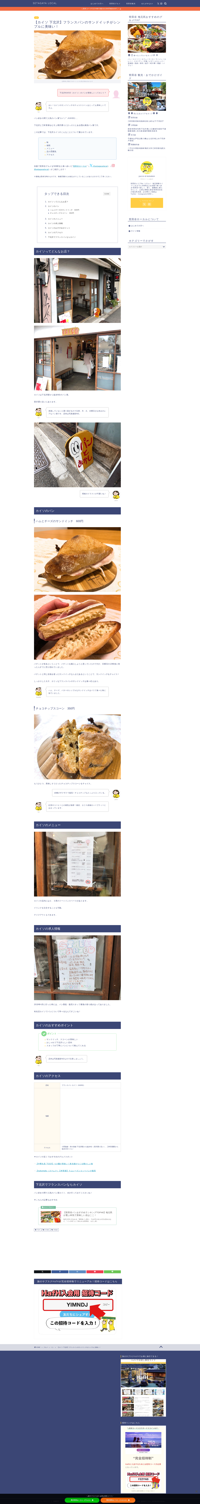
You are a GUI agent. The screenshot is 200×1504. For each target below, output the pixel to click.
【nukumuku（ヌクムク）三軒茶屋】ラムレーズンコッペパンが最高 (66, 1171)
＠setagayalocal (100, 166)
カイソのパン (53, 206)
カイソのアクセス (55, 232)
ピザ (151, 61)
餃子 (147, 63)
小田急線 (55, 1229)
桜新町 (142, 148)
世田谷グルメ (114, 4)
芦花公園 (138, 138)
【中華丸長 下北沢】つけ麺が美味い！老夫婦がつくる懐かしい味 (64, 1164)
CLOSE (107, 193)
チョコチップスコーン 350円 (62, 213)
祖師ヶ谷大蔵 (137, 131)
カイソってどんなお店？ (58, 202)
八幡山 (145, 138)
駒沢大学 (148, 148)
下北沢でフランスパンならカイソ (62, 237)
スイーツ (136, 59)
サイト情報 (135, 231)
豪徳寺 (155, 129)
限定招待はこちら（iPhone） (81, 1500)
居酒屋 (130, 63)
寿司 (141, 63)
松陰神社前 (143, 121)
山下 (154, 121)
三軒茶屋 (131, 121)
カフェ (144, 59)
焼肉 (136, 63)
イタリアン (138, 61)
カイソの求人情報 (55, 223)
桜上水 (157, 138)
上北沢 (151, 138)
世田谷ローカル (80, 166)
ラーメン (159, 59)
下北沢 (38, 1229)
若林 (137, 121)
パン (36, 17)
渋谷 (132, 150)
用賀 (137, 148)
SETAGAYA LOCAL (45, 3)
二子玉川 (131, 148)
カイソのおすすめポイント (59, 228)
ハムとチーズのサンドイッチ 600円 (64, 210)
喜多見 (154, 131)
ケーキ (151, 59)
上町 (150, 121)
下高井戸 (160, 121)
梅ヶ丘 (149, 129)
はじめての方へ (97, 4)
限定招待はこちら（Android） (117, 1500)
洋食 (145, 61)
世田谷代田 (136, 129)
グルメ (46, 1347)
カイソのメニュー (55, 219)
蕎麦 (159, 63)
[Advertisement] (53, 1249)
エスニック (158, 61)
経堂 (160, 129)
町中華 (153, 63)
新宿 (129, 129)
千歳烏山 (131, 138)
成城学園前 (147, 131)
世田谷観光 (131, 4)
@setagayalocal (41, 169)
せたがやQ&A (147, 4)
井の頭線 (46, 1229)
